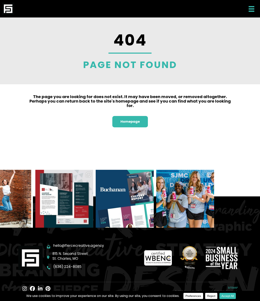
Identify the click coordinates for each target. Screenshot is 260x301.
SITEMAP (233, 287)
